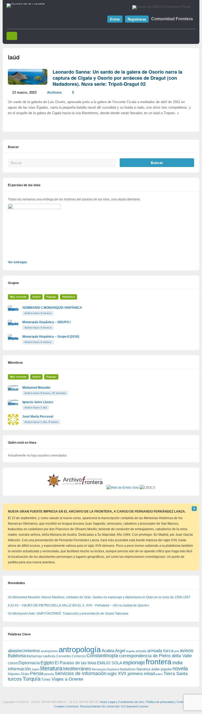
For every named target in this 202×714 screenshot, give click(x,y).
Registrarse (137, 19)
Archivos (54, 92)
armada (141, 651)
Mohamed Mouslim (36, 387)
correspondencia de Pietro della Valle (155, 655)
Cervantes (63, 656)
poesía (49, 674)
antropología (80, 649)
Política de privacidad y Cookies (166, 701)
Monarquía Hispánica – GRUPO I (46, 322)
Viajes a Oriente (67, 679)
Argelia (130, 651)
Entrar (115, 19)
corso (13, 663)
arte (176, 651)
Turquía (32, 679)
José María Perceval (37, 416)
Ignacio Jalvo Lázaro (37, 402)
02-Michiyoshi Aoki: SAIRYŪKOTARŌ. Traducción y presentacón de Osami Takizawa (68, 613)
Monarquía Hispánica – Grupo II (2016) (50, 336)
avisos (186, 650)
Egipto (47, 662)
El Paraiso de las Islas (75, 663)
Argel (120, 650)
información (19, 668)
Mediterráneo (77, 668)
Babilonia (17, 655)
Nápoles (14, 674)
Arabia (108, 650)
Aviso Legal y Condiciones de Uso (122, 701)
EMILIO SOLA (109, 663)
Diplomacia (29, 662)
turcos (15, 679)
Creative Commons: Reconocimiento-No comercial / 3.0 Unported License (101, 706)
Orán (25, 674)
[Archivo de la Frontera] (25, 3)
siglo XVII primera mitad (131, 673)
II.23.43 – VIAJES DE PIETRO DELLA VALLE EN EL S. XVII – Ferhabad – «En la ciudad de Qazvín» (78, 605)
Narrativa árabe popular (154, 669)
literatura (51, 668)
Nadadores (128, 669)
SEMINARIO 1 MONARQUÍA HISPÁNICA (52, 308)
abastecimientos (24, 650)
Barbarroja (34, 656)
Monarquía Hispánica (105, 669)
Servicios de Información (81, 673)
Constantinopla (102, 655)
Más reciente (18, 296)
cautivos (49, 656)
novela (180, 668)
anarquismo (49, 651)
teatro (159, 674)
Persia (36, 673)
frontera (158, 661)
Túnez (46, 679)
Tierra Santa (176, 673)
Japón (35, 669)
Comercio (79, 656)
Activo (36, 296)
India (177, 662)
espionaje (134, 662)
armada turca (160, 650)
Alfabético (68, 296)
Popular (51, 296)
